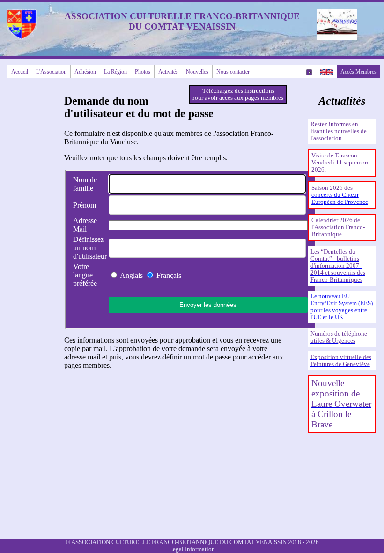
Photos (142, 72)
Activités (168, 72)
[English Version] (326, 71)
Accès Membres (358, 72)
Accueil (19, 72)
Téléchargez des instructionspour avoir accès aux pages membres (237, 94)
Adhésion (85, 72)
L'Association (51, 72)
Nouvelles (197, 72)
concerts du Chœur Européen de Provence (339, 198)
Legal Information (192, 549)
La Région (115, 72)
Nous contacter (233, 72)
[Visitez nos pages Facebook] (309, 71)
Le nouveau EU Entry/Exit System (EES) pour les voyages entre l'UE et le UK (341, 307)
